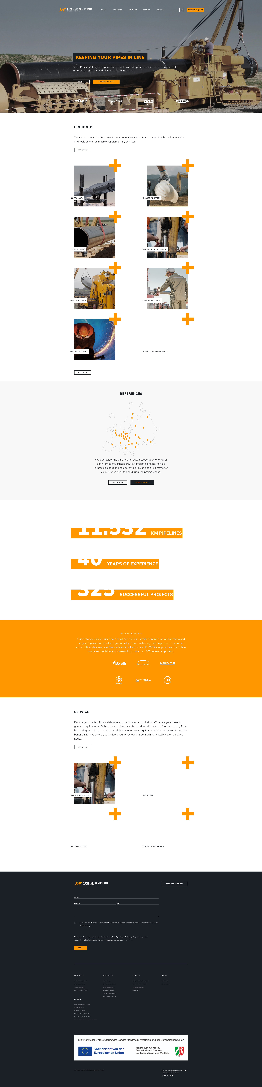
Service (146, 10)
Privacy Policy (182, 1070)
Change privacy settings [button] (170, 1072)
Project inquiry (106, 82)
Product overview (175, 884)
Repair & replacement (140, 984)
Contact (161, 10)
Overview (82, 150)
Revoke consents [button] (168, 1076)
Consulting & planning (140, 981)
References (165, 984)
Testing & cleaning (80, 990)
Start (104, 10)
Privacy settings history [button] (170, 1074)
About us (165, 981)
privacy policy (128, 940)
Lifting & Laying (79, 984)
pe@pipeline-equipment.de (139, 937)
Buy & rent (136, 990)
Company (133, 10)
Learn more (117, 482)
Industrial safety (109, 996)
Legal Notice (172, 1070)
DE (182, 10)
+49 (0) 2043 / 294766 (83, 1014)
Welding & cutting (80, 981)
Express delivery (138, 987)
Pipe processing (79, 987)
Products (117, 10)
